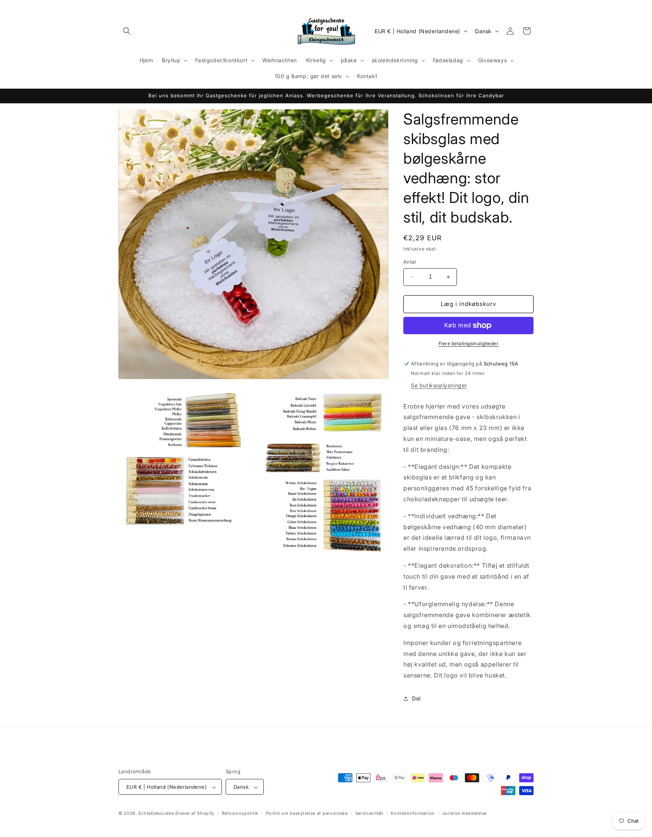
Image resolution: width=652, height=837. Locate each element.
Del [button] (416, 698)
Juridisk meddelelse (464, 813)
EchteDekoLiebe (156, 813)
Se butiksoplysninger (439, 385)
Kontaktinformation (413, 813)
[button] (126, 31)
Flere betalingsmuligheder (468, 343)
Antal (409, 262)
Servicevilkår (369, 813)
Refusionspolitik (240, 813)
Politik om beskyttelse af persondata (307, 813)
